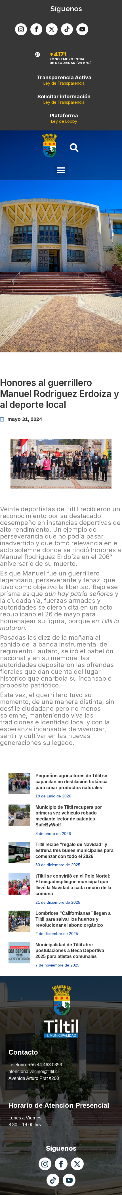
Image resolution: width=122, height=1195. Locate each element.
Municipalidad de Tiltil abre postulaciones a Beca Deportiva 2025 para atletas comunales (69, 950)
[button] (61, 170)
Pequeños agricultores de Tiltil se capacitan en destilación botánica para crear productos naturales (71, 781)
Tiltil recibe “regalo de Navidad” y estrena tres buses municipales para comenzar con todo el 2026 (74, 850)
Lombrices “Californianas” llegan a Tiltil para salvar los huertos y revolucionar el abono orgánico (73, 919)
